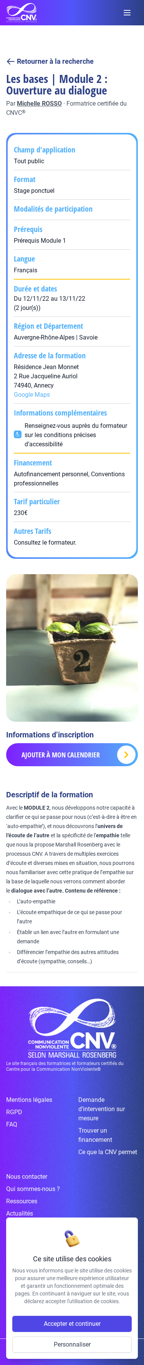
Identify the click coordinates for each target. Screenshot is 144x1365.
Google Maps (32, 394)
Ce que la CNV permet (107, 1152)
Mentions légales (29, 1099)
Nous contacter (26, 1176)
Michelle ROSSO (39, 103)
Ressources (21, 1201)
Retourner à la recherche (55, 61)
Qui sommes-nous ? (33, 1189)
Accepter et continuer (72, 1323)
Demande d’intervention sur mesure (101, 1109)
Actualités (19, 1213)
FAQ (11, 1124)
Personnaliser (72, 1344)
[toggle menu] (127, 12)
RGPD (14, 1112)
